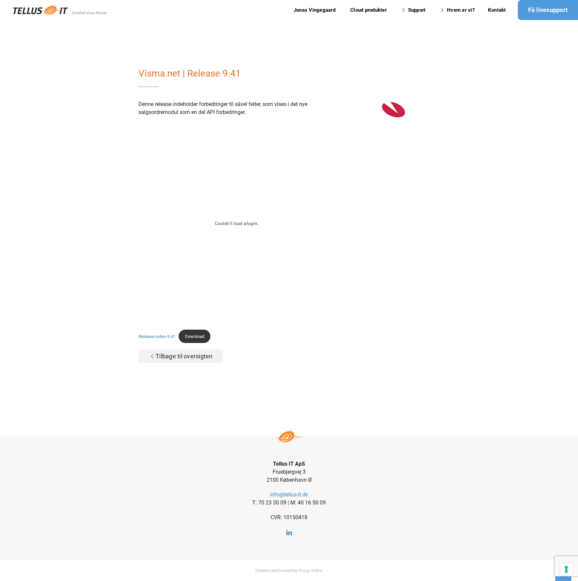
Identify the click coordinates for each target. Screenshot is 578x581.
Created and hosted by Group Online (289, 570)
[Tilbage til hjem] (60, 10)
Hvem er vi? (461, 10)
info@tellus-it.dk (289, 494)
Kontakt (497, 10)
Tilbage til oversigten (184, 356)
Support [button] (417, 10)
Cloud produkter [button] (368, 10)
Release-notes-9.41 (156, 336)
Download (194, 336)
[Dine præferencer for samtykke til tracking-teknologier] (566, 569)
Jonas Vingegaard (315, 10)
